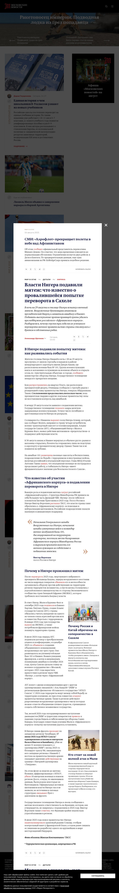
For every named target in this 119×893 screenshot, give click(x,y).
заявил (43, 464)
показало (59, 408)
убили (28, 777)
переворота (37, 577)
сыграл (64, 493)
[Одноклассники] (30, 269)
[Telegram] (39, 269)
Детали (47, 279)
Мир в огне (29, 229)
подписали (49, 606)
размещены (47, 456)
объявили (38, 645)
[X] (35, 269)
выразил (55, 420)
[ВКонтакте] (26, 269)
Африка (61, 279)
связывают (41, 793)
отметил (45, 811)
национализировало (35, 823)
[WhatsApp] (44, 269)
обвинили (60, 582)
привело (76, 717)
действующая (52, 759)
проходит (54, 731)
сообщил (38, 249)
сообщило (78, 373)
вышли (28, 625)
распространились (38, 385)
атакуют (77, 696)
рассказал (55, 504)
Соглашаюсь (98, 876)
